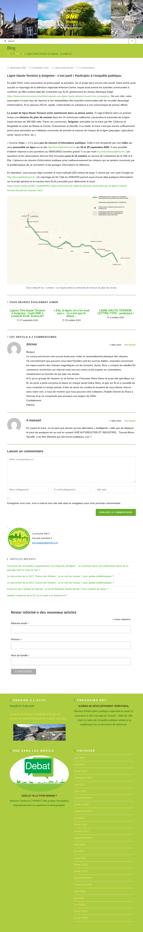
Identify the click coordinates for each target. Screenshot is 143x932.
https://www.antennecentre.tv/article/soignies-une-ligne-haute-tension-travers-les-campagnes (58, 96)
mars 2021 (80, 791)
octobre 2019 (81, 831)
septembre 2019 (83, 837)
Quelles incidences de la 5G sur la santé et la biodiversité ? (37, 595)
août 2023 (79, 757)
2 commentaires (87, 68)
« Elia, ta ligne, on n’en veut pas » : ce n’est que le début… (71, 313)
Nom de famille (20, 655)
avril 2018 (79, 904)
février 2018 (80, 911)
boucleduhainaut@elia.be (110, 151)
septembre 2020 (83, 811)
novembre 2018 (83, 884)
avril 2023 (79, 764)
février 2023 (80, 771)
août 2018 (79, 891)
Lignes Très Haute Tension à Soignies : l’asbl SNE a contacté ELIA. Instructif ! (27, 313)
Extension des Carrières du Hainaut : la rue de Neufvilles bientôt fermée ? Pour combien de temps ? (57, 589)
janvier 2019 (81, 871)
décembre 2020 (83, 797)
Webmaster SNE (18, 68)
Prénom (16, 639)
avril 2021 (79, 784)
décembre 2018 (83, 877)
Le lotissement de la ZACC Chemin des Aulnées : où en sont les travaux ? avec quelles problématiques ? (60, 576)
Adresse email (20, 623)
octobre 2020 (81, 804)
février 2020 (80, 824)
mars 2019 (80, 858)
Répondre (130, 345)
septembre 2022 (83, 777)
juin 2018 (79, 898)
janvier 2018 (81, 917)
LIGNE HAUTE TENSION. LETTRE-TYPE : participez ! (115, 312)
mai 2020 (79, 817)
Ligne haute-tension (64, 68)
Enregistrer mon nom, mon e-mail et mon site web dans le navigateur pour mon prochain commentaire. (64, 503)
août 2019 (79, 844)
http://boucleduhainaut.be (62, 147)
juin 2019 (79, 851)
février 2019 (80, 864)
